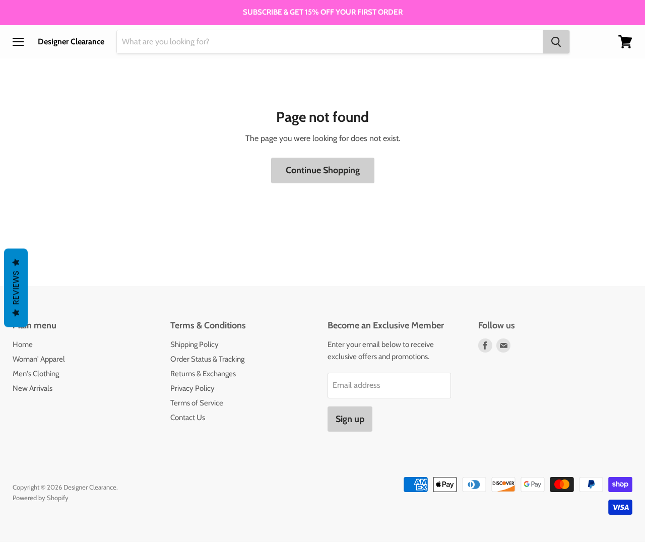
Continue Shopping (323, 170)
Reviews (16, 288)
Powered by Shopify (41, 498)
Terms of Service (196, 402)
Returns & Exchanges (203, 373)
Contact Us (187, 417)
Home (23, 344)
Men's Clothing (36, 373)
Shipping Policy (194, 344)
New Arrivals (32, 388)
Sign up (350, 419)
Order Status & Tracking (207, 359)
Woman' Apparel (39, 359)
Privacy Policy (192, 388)
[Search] (556, 41)
